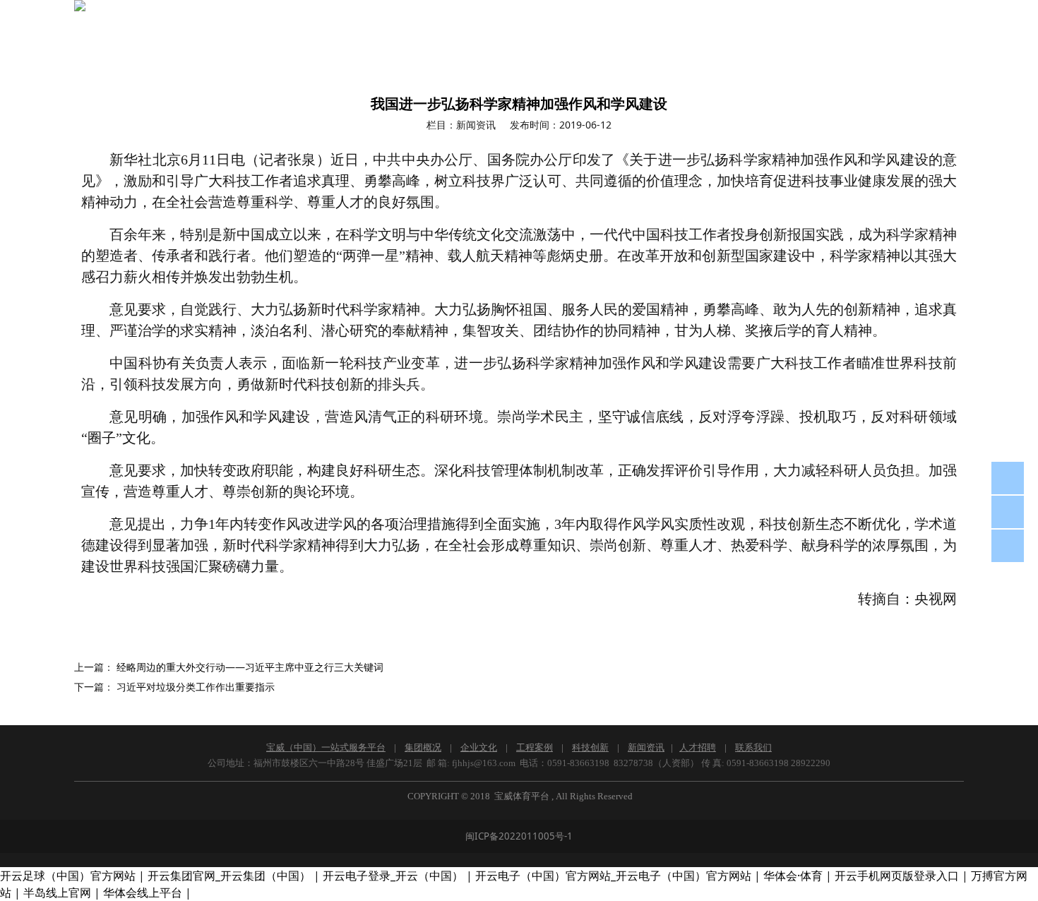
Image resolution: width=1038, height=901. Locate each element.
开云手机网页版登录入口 (897, 875)
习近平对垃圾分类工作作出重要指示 (196, 686)
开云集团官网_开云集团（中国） (229, 875)
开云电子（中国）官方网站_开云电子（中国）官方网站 (613, 875)
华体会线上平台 (142, 892)
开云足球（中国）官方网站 (68, 875)
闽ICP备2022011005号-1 (519, 836)
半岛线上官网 (57, 892)
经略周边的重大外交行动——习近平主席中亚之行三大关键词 (250, 667)
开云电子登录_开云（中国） (393, 875)
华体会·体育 (793, 875)
